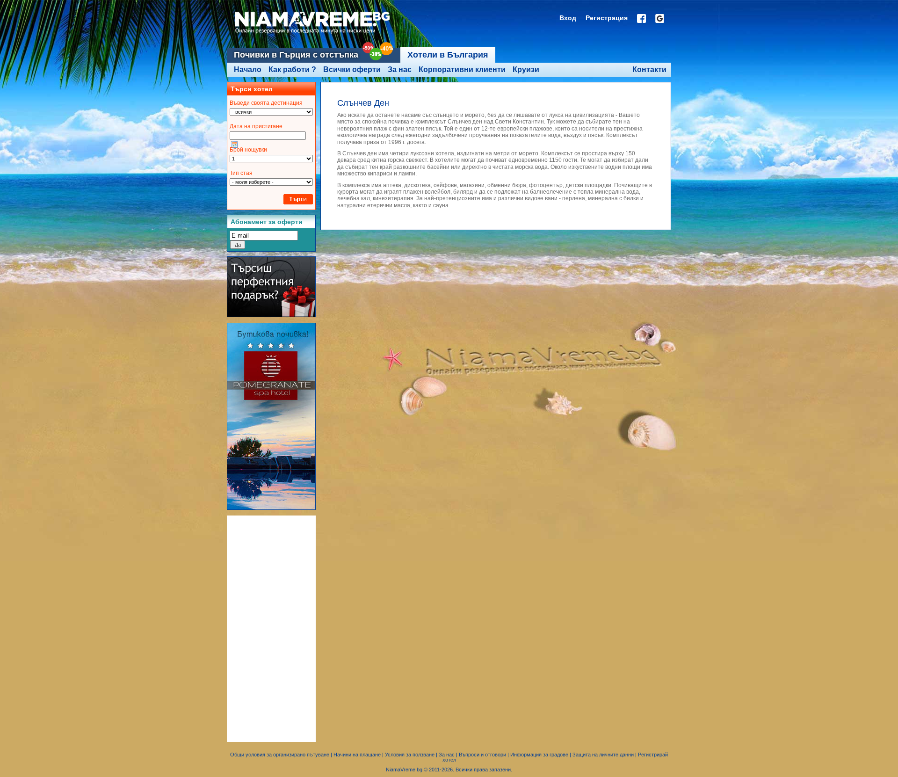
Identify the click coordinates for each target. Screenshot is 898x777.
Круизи (526, 69)
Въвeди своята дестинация (266, 103)
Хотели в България (447, 54)
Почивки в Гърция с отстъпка (296, 54)
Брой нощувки (248, 149)
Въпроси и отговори (482, 754)
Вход (567, 18)
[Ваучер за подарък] (271, 315)
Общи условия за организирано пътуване (279, 754)
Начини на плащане (357, 754)
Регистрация (607, 18)
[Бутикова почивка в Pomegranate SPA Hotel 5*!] (271, 508)
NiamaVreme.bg (404, 769)
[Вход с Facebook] (641, 18)
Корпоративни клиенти (462, 69)
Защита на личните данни (603, 754)
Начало (247, 69)
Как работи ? (292, 69)
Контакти (649, 69)
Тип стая (241, 173)
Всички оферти (352, 69)
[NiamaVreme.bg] (313, 33)
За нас (400, 69)
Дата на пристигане (256, 126)
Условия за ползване (410, 754)
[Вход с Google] (659, 18)
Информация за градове (539, 754)
